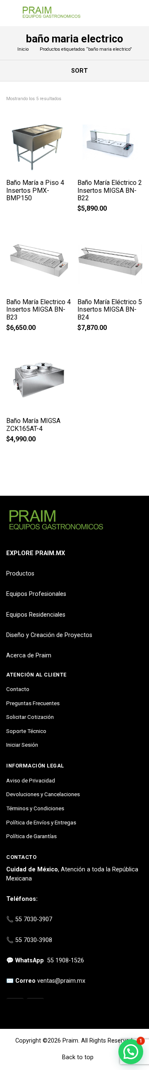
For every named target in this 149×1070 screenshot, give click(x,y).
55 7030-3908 (33, 940)
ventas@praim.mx (61, 980)
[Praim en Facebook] (35, 1007)
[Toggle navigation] (10, 13)
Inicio (23, 49)
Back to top (77, 1057)
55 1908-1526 (65, 960)
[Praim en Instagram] (15, 1007)
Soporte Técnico (26, 731)
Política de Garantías (31, 836)
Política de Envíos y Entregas (41, 822)
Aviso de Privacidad (30, 780)
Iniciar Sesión (22, 744)
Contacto (17, 689)
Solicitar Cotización (30, 716)
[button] (130, 1051)
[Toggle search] (137, 13)
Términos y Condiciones (35, 808)
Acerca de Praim (28, 655)
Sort (79, 70)
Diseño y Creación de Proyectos (49, 635)
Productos (20, 573)
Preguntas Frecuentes (33, 703)
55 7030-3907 (33, 919)
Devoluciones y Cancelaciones (43, 794)
